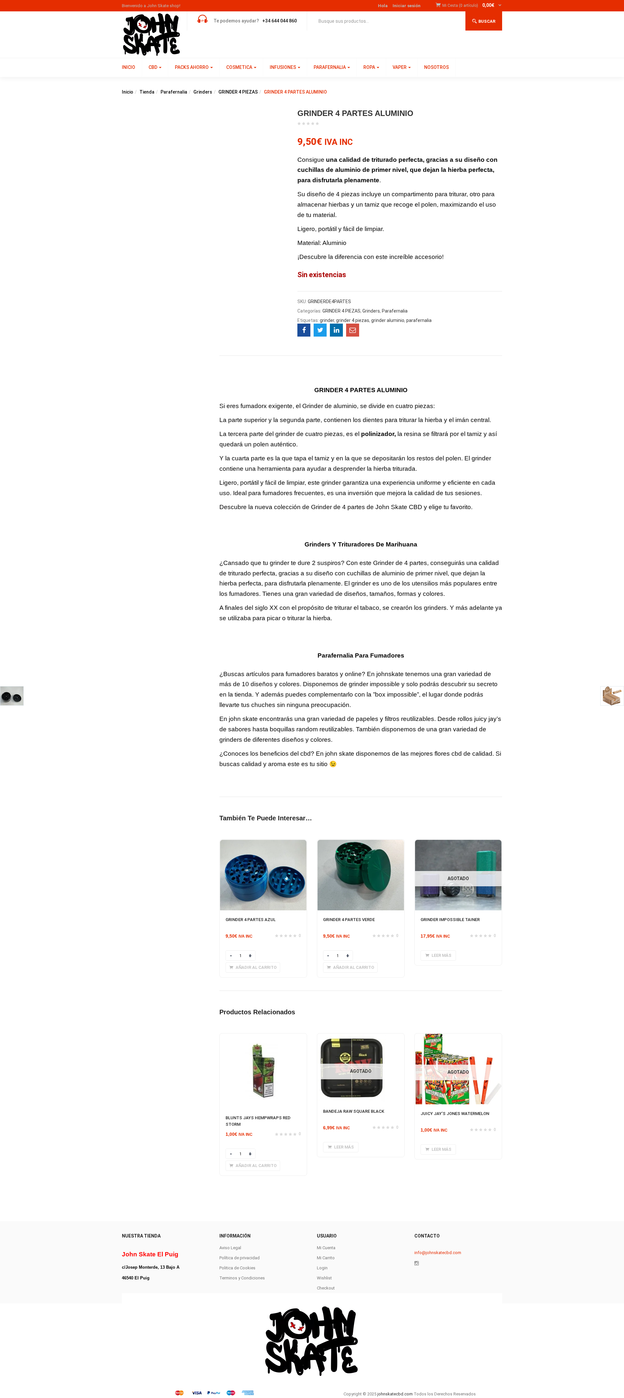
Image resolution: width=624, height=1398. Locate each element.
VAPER (400, 67)
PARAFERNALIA (330, 67)
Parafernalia (174, 92)
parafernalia (419, 320)
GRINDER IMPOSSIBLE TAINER (250, 1246)
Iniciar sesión (407, 5)
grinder (327, 320)
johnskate (390, 674)
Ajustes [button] (580, 1387)
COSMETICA (239, 67)
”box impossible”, (397, 694)
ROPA (369, 67)
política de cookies (274, 1388)
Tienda (146, 92)
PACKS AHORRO (192, 67)
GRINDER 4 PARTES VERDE (246, 1086)
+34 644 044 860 (279, 20)
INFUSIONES (283, 67)
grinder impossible (373, 684)
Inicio (127, 92)
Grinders (202, 92)
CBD (153, 67)
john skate (243, 718)
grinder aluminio (387, 320)
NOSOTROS (436, 67)
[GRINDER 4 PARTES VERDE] (263, 1002)
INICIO (128, 67)
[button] (472, 5)
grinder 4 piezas (352, 320)
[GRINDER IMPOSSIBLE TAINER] (263, 1162)
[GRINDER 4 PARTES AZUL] (263, 843)
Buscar (486, 21)
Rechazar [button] (608, 1387)
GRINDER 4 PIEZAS (238, 92)
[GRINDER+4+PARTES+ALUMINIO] (320, 330)
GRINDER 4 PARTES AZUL (246, 927)
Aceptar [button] (556, 1387)
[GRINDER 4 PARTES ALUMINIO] (303, 330)
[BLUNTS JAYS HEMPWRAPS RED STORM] (263, 1355)
